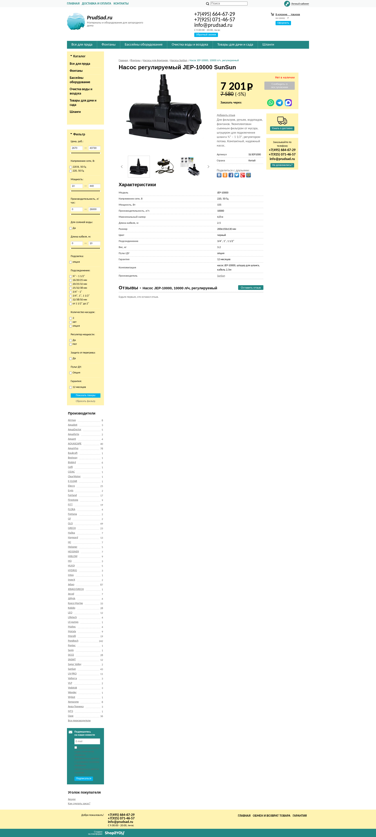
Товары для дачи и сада (83, 103)
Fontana (72, 514)
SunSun (72, 669)
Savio (71, 650)
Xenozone (73, 701)
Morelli (72, 636)
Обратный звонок (206, 34)
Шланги (75, 112)
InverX (71, 579)
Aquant (72, 439)
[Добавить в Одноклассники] (225, 175)
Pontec (72, 645)
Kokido (71, 608)
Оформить (283, 23)
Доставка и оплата (96, 3)
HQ (69, 561)
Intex (71, 575)
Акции (72, 799)
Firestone (73, 500)
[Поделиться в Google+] (242, 175)
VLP (70, 683)
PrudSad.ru (99, 18)
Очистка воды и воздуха (81, 91)
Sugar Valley (74, 664)
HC (69, 542)
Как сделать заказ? (79, 803)
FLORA (71, 509)
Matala (72, 631)
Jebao (71, 584)
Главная (73, 3)
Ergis (70, 490)
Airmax (72, 420)
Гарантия (300, 815)
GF (69, 518)
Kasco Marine (75, 603)
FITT (70, 504)
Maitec (72, 626)
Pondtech (73, 640)
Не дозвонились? (282, 165)
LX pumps (73, 622)
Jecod (71, 593)
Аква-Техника (76, 706)
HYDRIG (72, 570)
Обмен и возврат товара (271, 815)
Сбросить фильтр (85, 401)
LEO (70, 612)
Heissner (72, 547)
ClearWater (74, 476)
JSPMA (71, 598)
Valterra (72, 678)
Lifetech (72, 617)
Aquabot (72, 424)
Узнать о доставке (282, 128)
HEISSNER (73, 551)
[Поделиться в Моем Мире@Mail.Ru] (248, 175)
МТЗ (70, 711)
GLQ (70, 523)
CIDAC (71, 471)
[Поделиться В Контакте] (219, 175)
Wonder (72, 692)
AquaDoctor (74, 429)
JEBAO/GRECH (76, 589)
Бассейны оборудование (80, 80)
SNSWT (72, 659)
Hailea (71, 532)
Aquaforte (73, 434)
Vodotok (72, 687)
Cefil (70, 467)
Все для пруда (80, 64)
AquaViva (73, 448)
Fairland (72, 495)
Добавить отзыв (226, 115)
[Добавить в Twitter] (236, 175)
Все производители (79, 720)
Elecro (71, 486)
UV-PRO (72, 673)
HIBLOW (72, 556)
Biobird (72, 462)
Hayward (73, 537)
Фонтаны (76, 71)
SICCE (71, 655)
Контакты (121, 3)
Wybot (71, 697)
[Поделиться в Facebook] (231, 175)
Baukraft (73, 453)
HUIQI (71, 565)
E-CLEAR (72, 481)
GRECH (72, 528)
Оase (70, 716)
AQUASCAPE (74, 443)
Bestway (72, 457)
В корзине (288, 14)
